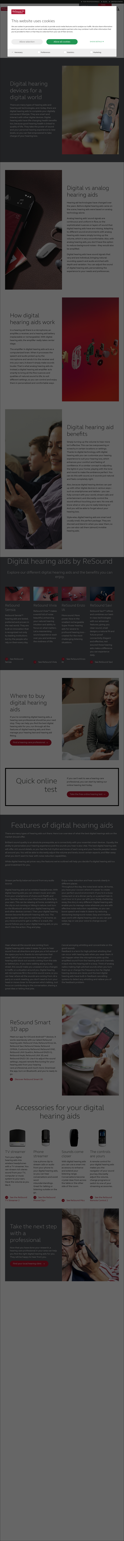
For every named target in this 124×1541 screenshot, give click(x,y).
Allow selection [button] (27, 41)
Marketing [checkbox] (97, 52)
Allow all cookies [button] (62, 41)
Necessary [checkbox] (18, 52)
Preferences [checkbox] (45, 52)
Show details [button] (96, 42)
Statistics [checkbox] (70, 52)
